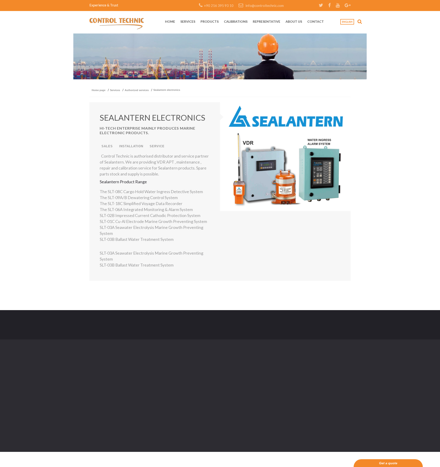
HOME (170, 21)
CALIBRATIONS (236, 21)
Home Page (98, 90)
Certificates (187, 373)
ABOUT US (294, 21)
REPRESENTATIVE (266, 21)
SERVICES (187, 21)
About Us (186, 392)
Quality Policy (230, 382)
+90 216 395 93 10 (218, 5)
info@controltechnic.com (264, 5)
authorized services (137, 90)
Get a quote (388, 463)
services (115, 90)
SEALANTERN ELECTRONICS (152, 117)
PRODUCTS (210, 21)
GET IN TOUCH (334, 325)
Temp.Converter (191, 401)
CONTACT (315, 21)
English (347, 21)
